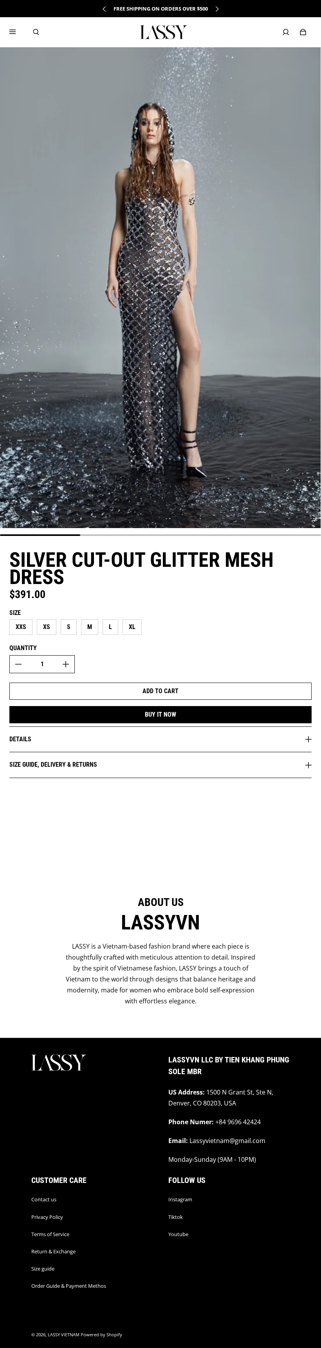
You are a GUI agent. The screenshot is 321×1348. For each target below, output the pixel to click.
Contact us (43, 1199)
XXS (21, 627)
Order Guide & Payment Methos (68, 1285)
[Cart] (303, 32)
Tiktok (175, 1216)
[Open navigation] (18, 32)
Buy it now (160, 714)
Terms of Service (50, 1234)
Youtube (178, 1234)
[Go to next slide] (217, 9)
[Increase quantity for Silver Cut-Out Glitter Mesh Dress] (65, 664)
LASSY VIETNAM (63, 1334)
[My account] (285, 32)
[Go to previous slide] (105, 9)
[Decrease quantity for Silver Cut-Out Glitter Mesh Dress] (18, 664)
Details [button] (20, 739)
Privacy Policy (47, 1216)
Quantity (23, 648)
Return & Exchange (53, 1251)
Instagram (180, 1199)
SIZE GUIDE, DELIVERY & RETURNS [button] (53, 764)
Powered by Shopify (101, 1334)
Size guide (42, 1268)
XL (132, 627)
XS (46, 627)
